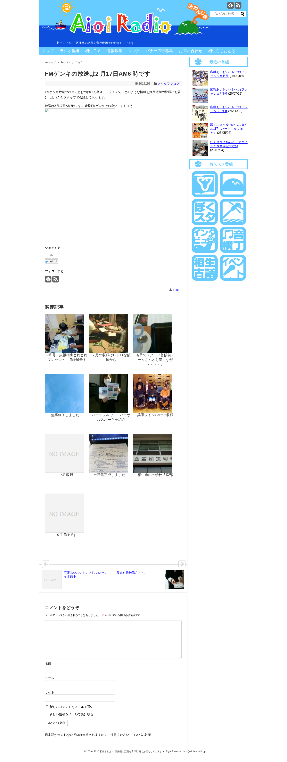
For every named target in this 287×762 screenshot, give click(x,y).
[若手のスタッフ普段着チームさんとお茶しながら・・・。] (155, 333)
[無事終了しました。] (67, 393)
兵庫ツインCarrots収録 (155, 415)
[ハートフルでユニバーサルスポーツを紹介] (111, 393)
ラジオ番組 (69, 51)
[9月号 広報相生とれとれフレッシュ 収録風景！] (67, 333)
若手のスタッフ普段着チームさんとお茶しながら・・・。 (155, 360)
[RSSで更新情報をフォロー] (238, 7)
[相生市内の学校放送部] (155, 453)
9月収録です (67, 535)
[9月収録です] (67, 513)
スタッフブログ (168, 83)
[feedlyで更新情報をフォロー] (230, 7)
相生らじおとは (221, 51)
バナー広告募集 (159, 51)
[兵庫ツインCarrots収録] (155, 393)
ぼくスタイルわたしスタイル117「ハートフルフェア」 (229, 128)
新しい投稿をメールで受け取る (71, 714)
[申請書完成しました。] (111, 453)
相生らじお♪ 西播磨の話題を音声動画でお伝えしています (95, 42)
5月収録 (67, 475)
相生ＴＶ (93, 51)
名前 (48, 663)
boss (176, 289)
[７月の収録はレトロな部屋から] (111, 333)
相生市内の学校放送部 (155, 475)
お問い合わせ (190, 51)
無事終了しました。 (67, 415)
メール (49, 677)
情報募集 (114, 51)
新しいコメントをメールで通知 (71, 707)
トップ (48, 51)
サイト (49, 692)
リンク (134, 51)
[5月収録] (67, 453)
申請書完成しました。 (111, 475)
